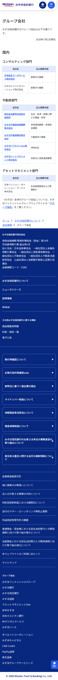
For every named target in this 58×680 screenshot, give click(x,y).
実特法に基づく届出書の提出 (20, 386)
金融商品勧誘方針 (11, 476)
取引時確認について (15, 359)
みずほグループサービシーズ (17, 663)
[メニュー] (51, 5)
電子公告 (7, 337)
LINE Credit (8, 646)
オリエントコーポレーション (17, 634)
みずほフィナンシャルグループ (18, 582)
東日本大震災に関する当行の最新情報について (28, 457)
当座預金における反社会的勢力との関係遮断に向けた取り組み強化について (28, 543)
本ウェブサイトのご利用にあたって (21, 554)
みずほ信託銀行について (28, 220)
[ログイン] (42, 5)
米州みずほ (8, 610)
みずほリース (9, 627)
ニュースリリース (11, 289)
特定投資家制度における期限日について (23, 502)
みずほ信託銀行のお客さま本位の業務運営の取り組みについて (28, 440)
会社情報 (7, 225)
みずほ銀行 (8, 587)
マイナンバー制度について (19, 399)
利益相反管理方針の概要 (15, 520)
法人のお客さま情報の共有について (21, 493)
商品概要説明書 (10, 326)
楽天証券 (7, 657)
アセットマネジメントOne (16, 604)
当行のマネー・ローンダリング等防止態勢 (24, 511)
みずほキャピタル (11, 640)
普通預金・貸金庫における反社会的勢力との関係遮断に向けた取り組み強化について (28, 530)
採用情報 (7, 298)
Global (6, 307)
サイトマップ (9, 562)
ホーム (6, 220)
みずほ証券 (8, 599)
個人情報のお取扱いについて (17, 485)
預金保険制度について (17, 426)
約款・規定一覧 (10, 332)
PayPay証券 (8, 651)
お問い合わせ (54, 666)
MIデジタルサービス (13, 621)
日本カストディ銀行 (12, 616)
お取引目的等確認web (17, 372)
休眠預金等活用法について (19, 412)
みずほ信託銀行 (10, 593)
